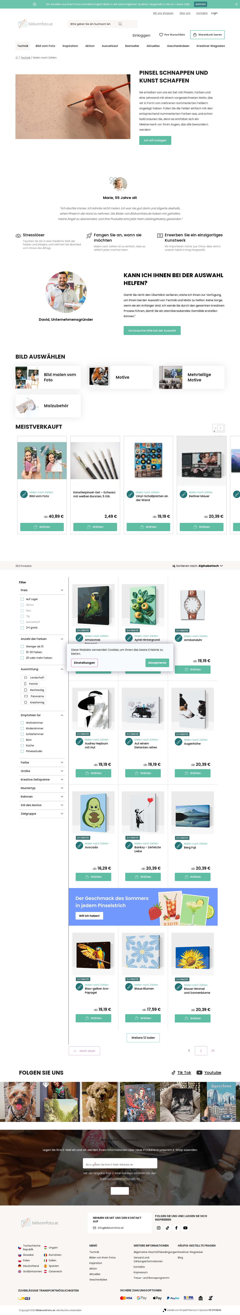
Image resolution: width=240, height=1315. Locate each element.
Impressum (141, 1272)
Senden (119, 1191)
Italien (52, 1260)
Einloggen (141, 35)
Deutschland (31, 1266)
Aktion (30, 604)
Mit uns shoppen (163, 13)
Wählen (44, 527)
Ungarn (53, 1247)
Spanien (54, 1266)
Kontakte (202, 13)
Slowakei (28, 1255)
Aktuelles (94, 1274)
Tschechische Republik (32, 1247)
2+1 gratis (31, 627)
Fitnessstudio (34, 751)
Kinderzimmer (34, 728)
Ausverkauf (33, 622)
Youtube (212, 1072)
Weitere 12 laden (143, 1038)
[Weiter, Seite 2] (201, 1050)
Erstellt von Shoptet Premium (182, 1310)
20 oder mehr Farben (39, 657)
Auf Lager (32, 599)
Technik (94, 1252)
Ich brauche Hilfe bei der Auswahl (152, 331)
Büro (29, 739)
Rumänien (55, 1255)
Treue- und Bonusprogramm (151, 1278)
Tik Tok (184, 1072)
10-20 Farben (34, 652)
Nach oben (87, 1051)
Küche (30, 745)
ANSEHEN (200, 4)
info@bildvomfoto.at (111, 1228)
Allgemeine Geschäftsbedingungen (156, 1252)
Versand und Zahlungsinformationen (148, 1259)
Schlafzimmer (35, 734)
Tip (28, 616)
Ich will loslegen (155, 140)
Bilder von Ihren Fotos (102, 1257)
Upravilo (210, 1310)
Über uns (185, 13)
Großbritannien (32, 1271)
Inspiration (95, 1263)
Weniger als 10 (35, 646)
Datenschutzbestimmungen (118, 1178)
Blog (180, 1257)
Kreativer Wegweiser (190, 1252)
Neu (28, 610)
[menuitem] (22, 46)
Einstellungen (84, 663)
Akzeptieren (157, 663)
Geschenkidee (98, 1279)
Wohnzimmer (34, 722)
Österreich (55, 1271)
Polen (26, 1260)
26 (213, 1051)
